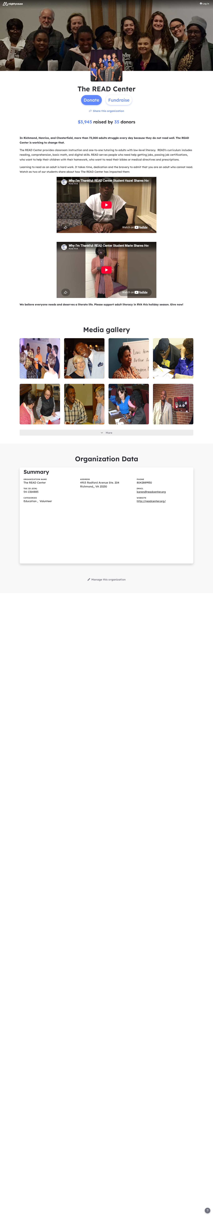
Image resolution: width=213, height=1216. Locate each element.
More (109, 432)
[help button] (207, 1210)
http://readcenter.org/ (151, 501)
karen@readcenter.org (151, 491)
